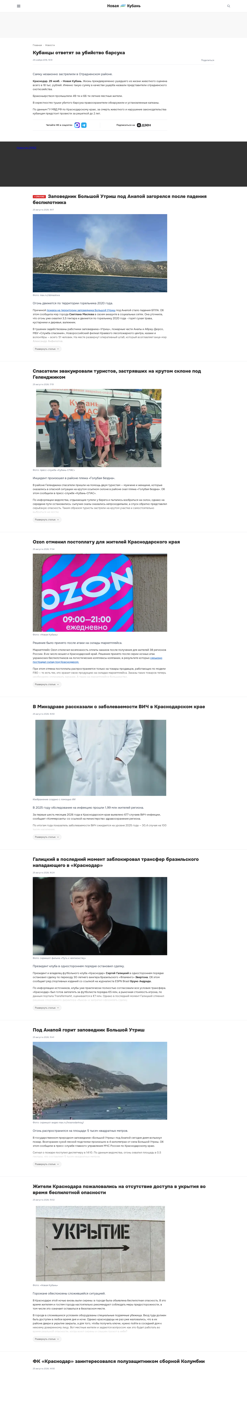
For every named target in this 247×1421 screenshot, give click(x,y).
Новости (50, 45)
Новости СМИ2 (26, 147)
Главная (37, 45)
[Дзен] (144, 125)
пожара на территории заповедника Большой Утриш (81, 310)
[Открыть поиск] (229, 6)
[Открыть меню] (18, 6)
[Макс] (77, 125)
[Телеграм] (84, 125)
